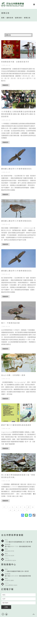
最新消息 (10, 18)
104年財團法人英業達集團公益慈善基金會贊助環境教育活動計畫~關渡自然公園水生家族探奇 (18, 114)
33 (12, 507)
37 (28, 507)
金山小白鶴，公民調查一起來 (13, 375)
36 (24, 507)
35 (20, 507)
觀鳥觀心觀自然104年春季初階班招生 (16, 221)
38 (32, 507)
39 (10, 510)
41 (18, 510)
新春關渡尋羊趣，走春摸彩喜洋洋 (15, 62)
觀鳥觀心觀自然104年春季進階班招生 (16, 169)
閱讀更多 (5, 85)
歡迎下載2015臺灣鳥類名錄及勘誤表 (16, 425)
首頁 (3, 18)
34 (16, 507)
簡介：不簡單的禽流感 (10, 323)
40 (14, 510)
